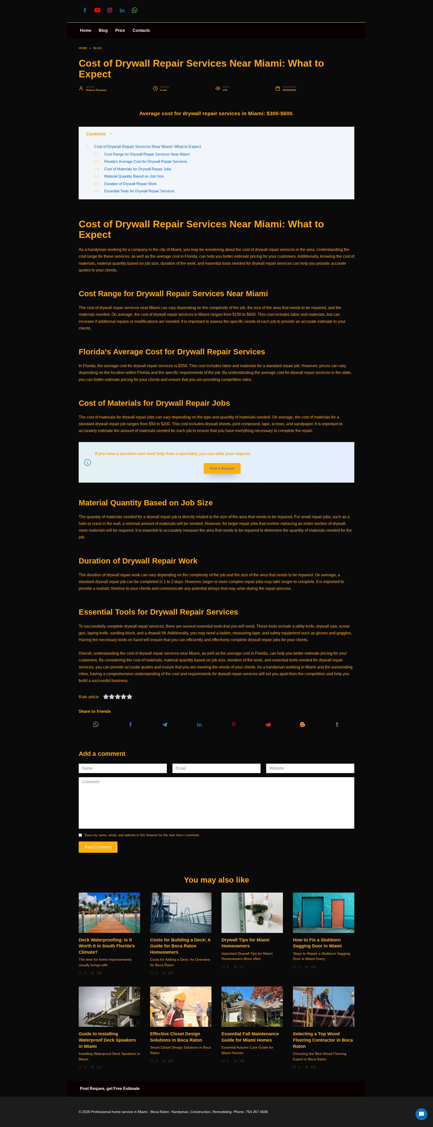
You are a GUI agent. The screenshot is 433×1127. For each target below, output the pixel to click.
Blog (103, 30)
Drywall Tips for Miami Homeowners (245, 943)
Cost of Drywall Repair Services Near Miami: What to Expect (147, 147)
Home (85, 30)
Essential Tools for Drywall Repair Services (139, 191)
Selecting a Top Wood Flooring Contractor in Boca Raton (323, 1040)
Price (120, 30)
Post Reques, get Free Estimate (110, 1088)
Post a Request (222, 468)
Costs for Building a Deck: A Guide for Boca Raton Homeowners (180, 946)
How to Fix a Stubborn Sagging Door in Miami (317, 943)
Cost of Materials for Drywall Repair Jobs (137, 169)
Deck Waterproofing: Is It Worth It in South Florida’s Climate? (107, 946)
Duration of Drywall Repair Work (130, 184)
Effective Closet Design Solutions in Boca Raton (176, 1037)
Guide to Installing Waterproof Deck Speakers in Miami (107, 1040)
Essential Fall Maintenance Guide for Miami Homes (250, 1037)
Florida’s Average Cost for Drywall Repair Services (145, 162)
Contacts (141, 30)
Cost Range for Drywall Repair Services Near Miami (147, 154)
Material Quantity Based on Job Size (134, 176)
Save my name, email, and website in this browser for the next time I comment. (142, 835)
